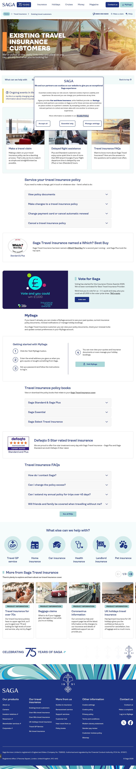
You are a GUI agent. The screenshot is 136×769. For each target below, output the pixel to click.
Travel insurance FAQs (107, 148)
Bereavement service (64, 710)
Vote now (82, 299)
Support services (62, 714)
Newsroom (8, 719)
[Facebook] (130, 722)
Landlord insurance (101, 560)
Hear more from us (63, 724)
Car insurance (57, 558)
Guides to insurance (64, 705)
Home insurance (35, 560)
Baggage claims (47, 611)
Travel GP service (13, 560)
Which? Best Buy (75, 248)
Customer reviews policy (92, 733)
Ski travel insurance (37, 731)
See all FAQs (68, 514)
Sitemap (85, 738)
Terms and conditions (90, 719)
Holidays (56, 5)
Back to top (124, 80)
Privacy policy (87, 714)
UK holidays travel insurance (115, 613)
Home (6, 14)
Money (81, 5)
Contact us (128, 705)
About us (6, 705)
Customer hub (61, 719)
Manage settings (92, 124)
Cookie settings (88, 705)
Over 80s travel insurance (39, 717)
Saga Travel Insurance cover (83, 393)
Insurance (42, 5)
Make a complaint (126, 710)
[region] (68, 103)
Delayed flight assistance (66, 148)
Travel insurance (20, 14)
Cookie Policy (83, 116)
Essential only (67, 124)
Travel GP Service (36, 727)
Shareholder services (12, 724)
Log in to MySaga (126, 714)
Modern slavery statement (92, 724)
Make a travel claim (20, 148)
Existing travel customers (39, 708)
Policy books (61, 728)
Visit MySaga (91, 364)
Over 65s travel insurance (39, 713)
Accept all (43, 124)
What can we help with (16, 80)
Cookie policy (87, 710)
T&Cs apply (115, 294)
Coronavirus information (79, 613)
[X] (123, 722)
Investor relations (10, 714)
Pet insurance (123, 558)
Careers (6, 710)
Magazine (93, 5)
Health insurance (79, 560)
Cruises (69, 5)
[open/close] (107, 194)
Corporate (8, 728)
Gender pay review (89, 728)
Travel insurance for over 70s (17, 613)
